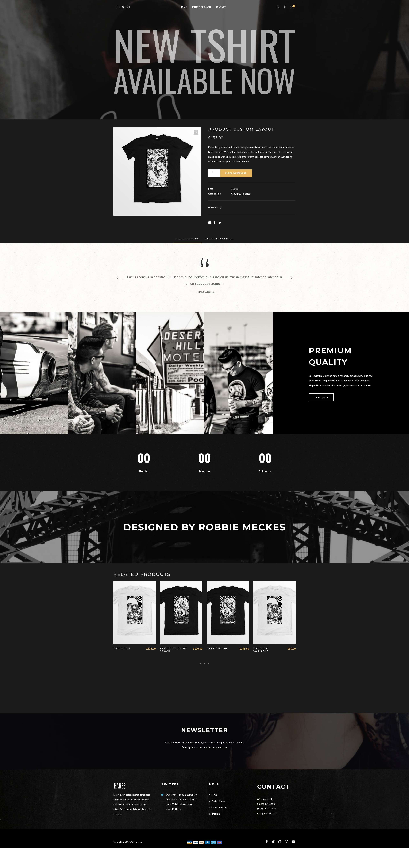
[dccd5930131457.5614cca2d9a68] (34, 373)
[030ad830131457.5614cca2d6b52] (102, 373)
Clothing (235, 193)
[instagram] (286, 841)
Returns (215, 813)
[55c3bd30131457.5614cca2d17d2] (170, 373)
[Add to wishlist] (221, 207)
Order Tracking (219, 807)
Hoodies (245, 193)
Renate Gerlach (123, 7)
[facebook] (267, 841)
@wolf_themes (174, 809)
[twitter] (273, 841)
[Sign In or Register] (285, 7)
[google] (279, 841)
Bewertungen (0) (219, 238)
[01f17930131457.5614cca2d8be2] (238, 373)
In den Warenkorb (236, 173)
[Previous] (118, 277)
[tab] (187, 238)
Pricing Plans (218, 801)
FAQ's (214, 794)
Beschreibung (187, 238)
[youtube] (293, 843)
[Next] (290, 277)
